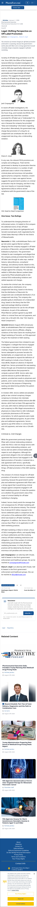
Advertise (18, 844)
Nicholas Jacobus (9, 672)
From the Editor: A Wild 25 (10, 590)
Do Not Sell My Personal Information (18, 852)
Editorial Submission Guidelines (18, 850)
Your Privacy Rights (18, 859)
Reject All (20, 899)
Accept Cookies (20, 903)
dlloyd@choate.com (19, 575)
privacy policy (6, 618)
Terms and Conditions (18, 857)
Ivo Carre (7, 711)
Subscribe (27, 613)
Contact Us (18, 846)
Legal (3, 628)
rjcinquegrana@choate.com (19, 563)
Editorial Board (18, 848)
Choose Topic (16, 7)
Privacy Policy (18, 855)
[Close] (34, 874)
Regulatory (10, 628)
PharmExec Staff (9, 787)
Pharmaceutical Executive (8, 22)
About (18, 842)
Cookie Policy (15, 890)
